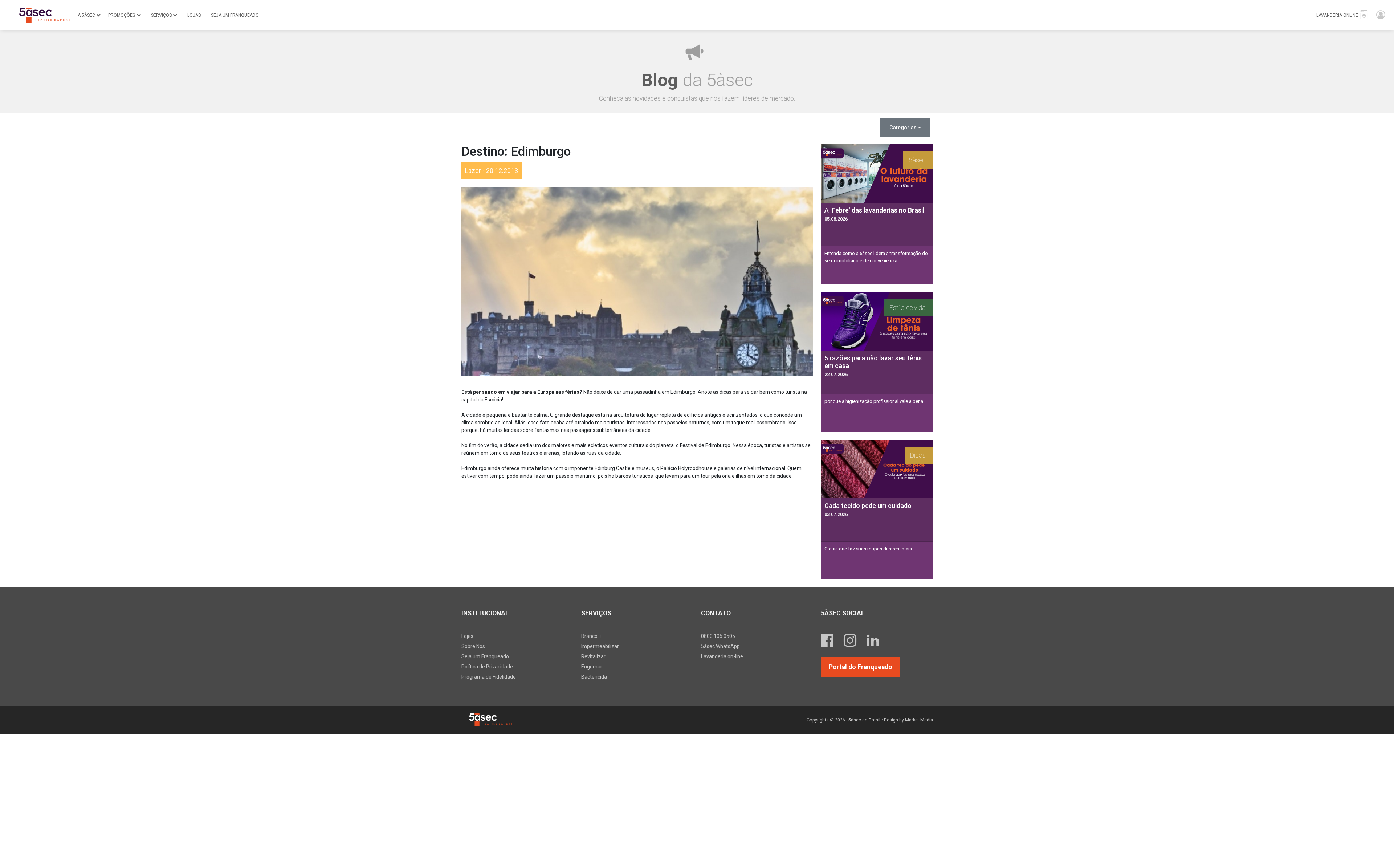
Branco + (591, 636)
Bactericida (594, 677)
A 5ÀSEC (86, 15)
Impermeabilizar (600, 646)
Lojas (467, 636)
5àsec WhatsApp (720, 646)
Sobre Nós (473, 646)
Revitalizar (593, 656)
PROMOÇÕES (121, 15)
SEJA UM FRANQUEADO (235, 15)
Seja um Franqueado (485, 656)
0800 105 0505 (718, 636)
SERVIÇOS (161, 15)
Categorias (903, 127)
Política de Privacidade (487, 667)
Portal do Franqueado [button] (860, 667)
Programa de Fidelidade (488, 677)
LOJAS (194, 15)
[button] (1342, 15)
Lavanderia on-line (722, 656)
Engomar (591, 667)
